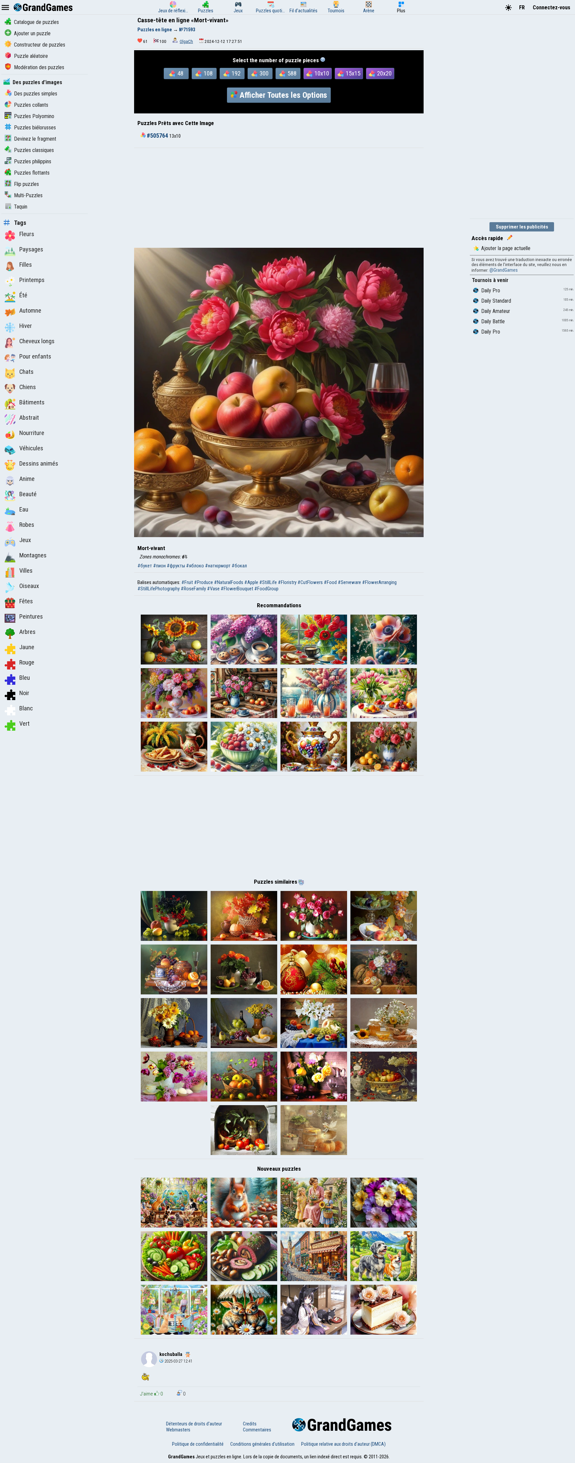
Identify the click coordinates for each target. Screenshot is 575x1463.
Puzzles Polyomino (34, 116)
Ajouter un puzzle (32, 33)
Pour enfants (35, 356)
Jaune (26, 647)
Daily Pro (490, 290)
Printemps (32, 280)
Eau (23, 509)
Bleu (24, 677)
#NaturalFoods (228, 582)
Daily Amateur (495, 311)
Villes (26, 570)
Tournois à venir (490, 280)
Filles (25, 264)
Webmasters (178, 1430)
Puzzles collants (31, 105)
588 (292, 73)
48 (180, 73)
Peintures (31, 616)
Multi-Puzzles (28, 195)
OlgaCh (186, 41)
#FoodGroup (266, 589)
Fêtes (26, 601)
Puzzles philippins (32, 161)
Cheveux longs (37, 341)
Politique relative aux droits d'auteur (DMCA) (343, 1444)
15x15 (353, 73)
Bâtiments (32, 402)
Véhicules (31, 448)
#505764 (157, 135)
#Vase (213, 589)
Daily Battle (493, 321)
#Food (330, 582)
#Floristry (287, 582)
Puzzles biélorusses (35, 127)
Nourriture (31, 433)
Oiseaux (29, 586)
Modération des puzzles (39, 67)
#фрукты (176, 566)
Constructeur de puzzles (39, 45)
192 (236, 73)
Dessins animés (38, 463)
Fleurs (26, 234)
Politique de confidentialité (198, 1444)
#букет (144, 566)
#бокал (239, 566)
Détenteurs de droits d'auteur (194, 1424)
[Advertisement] (279, 197)
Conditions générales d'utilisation (262, 1444)
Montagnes (33, 555)
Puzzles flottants (32, 173)
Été (23, 295)
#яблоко (195, 566)
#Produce (203, 582)
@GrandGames (503, 270)
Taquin (20, 207)
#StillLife (268, 582)
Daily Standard (496, 301)
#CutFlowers (310, 582)
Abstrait (29, 417)
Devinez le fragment (35, 139)
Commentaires (257, 1430)
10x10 (321, 73)
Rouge (26, 662)
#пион (159, 566)
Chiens (27, 387)
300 (264, 73)
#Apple (251, 582)
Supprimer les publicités (522, 227)
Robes (26, 524)
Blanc (26, 708)
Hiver (25, 326)
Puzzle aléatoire (31, 56)
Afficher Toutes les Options (283, 95)
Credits (250, 1424)
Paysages (31, 249)
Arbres (27, 632)
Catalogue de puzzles (36, 22)
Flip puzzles (26, 184)
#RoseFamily (193, 589)
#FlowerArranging (379, 582)
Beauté (28, 494)
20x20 (384, 73)
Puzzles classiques (34, 150)
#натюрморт (218, 566)
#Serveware (349, 582)
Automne (30, 310)
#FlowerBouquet (237, 589)
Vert (24, 723)
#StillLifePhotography (158, 589)
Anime (27, 479)
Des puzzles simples (35, 93)
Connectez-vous (551, 7)
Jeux (25, 540)
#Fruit (187, 582)
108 (208, 73)
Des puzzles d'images (37, 82)
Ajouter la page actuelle (505, 248)
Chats (26, 371)
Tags (20, 222)
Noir (24, 693)
